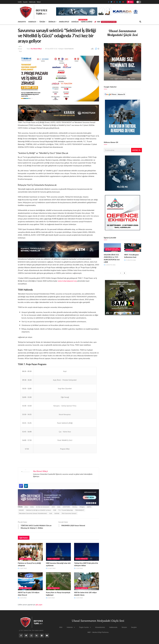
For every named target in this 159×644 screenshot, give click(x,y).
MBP (106, 22)
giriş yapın (39, 604)
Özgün (42, 22)
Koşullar (25, 2)
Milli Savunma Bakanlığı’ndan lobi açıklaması (58, 564)
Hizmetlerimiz (86, 22)
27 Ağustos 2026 (130, 260)
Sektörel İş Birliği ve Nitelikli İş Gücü (38, 510)
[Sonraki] (124, 273)
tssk (50, 513)
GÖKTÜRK (66, 507)
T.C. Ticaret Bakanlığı (66, 510)
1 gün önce (79, 568)
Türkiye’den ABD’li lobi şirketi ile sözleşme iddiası (86, 564)
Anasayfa (22, 22)
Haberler (32, 22)
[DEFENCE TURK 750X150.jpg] (58, 249)
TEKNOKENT (79, 510)
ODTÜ (89, 507)
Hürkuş (74, 507)
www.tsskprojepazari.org (67, 281)
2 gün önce (22, 598)
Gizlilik (20, 2)
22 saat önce (51, 568)
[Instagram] (21, 486)
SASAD (21, 510)
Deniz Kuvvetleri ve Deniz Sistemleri (113, 249)
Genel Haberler (69, 49)
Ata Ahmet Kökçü (36, 49)
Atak (58, 507)
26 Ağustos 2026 (110, 265)
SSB (54, 510)
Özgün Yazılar (84, 627)
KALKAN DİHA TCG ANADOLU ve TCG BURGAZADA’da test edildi (112, 258)
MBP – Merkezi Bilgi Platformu (98, 632)
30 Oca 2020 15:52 (51, 49)
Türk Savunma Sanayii (69, 513)
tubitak (57, 513)
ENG (131, 2)
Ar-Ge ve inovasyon (42, 507)
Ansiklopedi (64, 22)
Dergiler (75, 21)
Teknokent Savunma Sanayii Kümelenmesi (33, 513)
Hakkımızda (32, 2)
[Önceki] (120, 273)
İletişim (39, 2)
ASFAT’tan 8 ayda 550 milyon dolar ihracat (28, 593)
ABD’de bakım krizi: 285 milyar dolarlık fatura (85, 593)
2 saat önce (23, 568)
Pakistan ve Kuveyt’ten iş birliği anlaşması (29, 564)
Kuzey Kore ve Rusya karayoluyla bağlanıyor (58, 593)
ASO (53, 507)
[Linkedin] (26, 486)
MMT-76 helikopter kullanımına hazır (131, 255)
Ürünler (51, 22)
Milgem (82, 507)
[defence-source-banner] (58, 497)
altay (26, 507)
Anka (32, 507)
